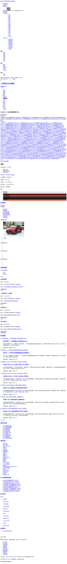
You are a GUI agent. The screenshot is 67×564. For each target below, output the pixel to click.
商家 (9, 24)
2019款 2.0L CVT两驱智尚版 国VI (8, 140)
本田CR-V (5, 508)
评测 (9, 31)
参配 (4, 91)
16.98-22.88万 (6, 506)
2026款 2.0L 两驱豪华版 (44, 117)
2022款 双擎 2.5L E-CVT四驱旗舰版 (9, 131)
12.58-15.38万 (6, 520)
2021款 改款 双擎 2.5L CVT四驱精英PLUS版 (40, 118)
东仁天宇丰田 (4, 321)
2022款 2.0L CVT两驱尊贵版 (32, 129)
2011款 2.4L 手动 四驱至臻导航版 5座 (13, 154)
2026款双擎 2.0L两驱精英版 (9, 484)
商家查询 (10, 44)
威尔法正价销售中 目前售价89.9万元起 (12, 329)
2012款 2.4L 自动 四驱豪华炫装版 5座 (54, 150)
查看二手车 (5, 169)
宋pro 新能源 (6, 470)
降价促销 (10, 40)
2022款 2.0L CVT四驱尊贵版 (59, 129)
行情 (9, 28)
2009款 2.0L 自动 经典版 (17, 158)
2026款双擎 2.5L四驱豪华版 (9, 488)
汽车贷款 (10, 47)
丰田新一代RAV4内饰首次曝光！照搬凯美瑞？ (14, 399)
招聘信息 (5, 546)
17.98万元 (16, 480)
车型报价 (10, 39)
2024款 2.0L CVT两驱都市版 (7, 123)
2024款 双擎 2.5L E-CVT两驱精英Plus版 (51, 123)
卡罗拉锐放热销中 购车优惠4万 (11, 300)
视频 (9, 25)
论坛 (9, 35)
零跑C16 (5, 455)
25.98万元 (17, 483)
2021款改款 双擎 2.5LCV (8, 481)
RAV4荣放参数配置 (7, 427)
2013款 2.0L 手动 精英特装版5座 (23, 150)
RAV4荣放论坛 (6, 433)
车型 (9, 14)
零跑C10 (5, 454)
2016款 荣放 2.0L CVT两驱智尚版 (50, 143)
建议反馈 (5, 548)
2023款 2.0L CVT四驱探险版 (19, 127)
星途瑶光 (5, 458)
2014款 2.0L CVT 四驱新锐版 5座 (53, 147)
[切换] (9, 1)
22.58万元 (17, 491)
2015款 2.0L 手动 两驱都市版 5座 (27, 146)
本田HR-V (5, 472)
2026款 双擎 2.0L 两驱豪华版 (56, 117)
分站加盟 (5, 554)
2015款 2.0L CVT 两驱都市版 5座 (47, 144)
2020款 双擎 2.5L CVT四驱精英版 (40, 136)
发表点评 (12, 174)
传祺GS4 (5, 443)
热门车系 (3, 494)
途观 (4, 523)
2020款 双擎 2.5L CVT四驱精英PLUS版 (57, 136)
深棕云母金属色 (6, 214)
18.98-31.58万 (6, 525)
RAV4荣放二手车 (7, 432)
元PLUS (5, 448)
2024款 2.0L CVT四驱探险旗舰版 (21, 124)
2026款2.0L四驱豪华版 (8, 487)
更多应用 (5, 4)
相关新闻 (3, 335)
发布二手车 (5, 172)
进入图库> (3, 205)
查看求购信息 (6, 171)
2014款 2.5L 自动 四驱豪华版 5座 (23, 147)
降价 (9, 17)
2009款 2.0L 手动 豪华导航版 (44, 157)
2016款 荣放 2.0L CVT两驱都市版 (35, 143)
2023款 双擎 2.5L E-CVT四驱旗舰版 (53, 127)
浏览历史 (3, 528)
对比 (9, 21)
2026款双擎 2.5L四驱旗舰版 (9, 489)
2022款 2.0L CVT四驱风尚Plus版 (24, 131)
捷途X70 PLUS (6, 457)
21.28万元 (18, 488)
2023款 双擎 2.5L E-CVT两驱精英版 (50, 125)
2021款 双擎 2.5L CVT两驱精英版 (43, 133)
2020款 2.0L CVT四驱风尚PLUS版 (8, 138)
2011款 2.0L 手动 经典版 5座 (56, 154)
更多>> (2, 496)
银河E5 (4, 461)
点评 (4, 101)
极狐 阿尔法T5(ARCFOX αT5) (10, 466)
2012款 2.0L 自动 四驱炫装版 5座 (38, 150)
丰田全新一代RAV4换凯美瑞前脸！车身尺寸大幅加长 (15, 411)
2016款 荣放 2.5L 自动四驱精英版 (35, 142)
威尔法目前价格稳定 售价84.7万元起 (12, 315)
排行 (9, 33)
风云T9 (4, 453)
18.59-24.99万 (6, 511)
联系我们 (5, 547)
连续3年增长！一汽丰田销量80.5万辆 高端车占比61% (15, 341)
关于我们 (5, 543)
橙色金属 (5, 217)
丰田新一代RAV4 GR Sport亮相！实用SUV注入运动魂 (15, 364)
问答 (9, 32)
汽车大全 (7, 77)
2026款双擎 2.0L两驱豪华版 (9, 485)
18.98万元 (16, 487)
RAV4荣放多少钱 (7, 425)
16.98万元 (18, 484)
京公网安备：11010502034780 (17, 559)
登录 (4, 3)
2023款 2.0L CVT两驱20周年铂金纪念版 (22, 128)
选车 (9, 20)
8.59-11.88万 (6, 515)
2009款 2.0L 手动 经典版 (7, 157)
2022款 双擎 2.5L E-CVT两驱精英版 (40, 131)
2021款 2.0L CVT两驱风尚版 (44, 132)
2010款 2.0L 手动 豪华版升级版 (19, 155)
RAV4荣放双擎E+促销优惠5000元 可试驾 (13, 286)
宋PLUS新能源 (6, 467)
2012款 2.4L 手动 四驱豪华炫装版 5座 (22, 151)
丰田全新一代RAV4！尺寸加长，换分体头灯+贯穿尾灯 (15, 376)
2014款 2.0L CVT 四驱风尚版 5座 (57, 146)
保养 (4, 107)
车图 (4, 92)
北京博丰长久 (4, 307)
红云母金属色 (6, 211)
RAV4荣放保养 (6, 431)
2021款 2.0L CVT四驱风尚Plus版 (9, 133)
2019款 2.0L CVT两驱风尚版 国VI (24, 140)
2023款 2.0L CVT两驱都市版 (53, 124)
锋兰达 (4, 473)
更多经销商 (3, 332)
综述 (4, 90)
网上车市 (3, 1)
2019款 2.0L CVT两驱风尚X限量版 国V (57, 138)
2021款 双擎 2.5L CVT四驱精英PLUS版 (26, 133)
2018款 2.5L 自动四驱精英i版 (54, 140)
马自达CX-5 (6, 518)
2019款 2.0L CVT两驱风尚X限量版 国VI (10, 139)
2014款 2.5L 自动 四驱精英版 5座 (42, 146)
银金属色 (5, 210)
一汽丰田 (4, 83)
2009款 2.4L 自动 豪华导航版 (19, 157)
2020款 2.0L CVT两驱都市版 (25, 136)
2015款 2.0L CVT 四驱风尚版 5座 (32, 144)
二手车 (10, 36)
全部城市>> (13, 1)
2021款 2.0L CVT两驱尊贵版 (18, 132)
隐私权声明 (5, 550)
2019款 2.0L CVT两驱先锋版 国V (39, 138)
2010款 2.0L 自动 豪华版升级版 (33, 155)
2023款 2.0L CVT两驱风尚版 (35, 125)
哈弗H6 (5, 499)
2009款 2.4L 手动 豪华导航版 (57, 157)
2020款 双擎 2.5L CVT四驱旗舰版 (37, 135)
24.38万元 (17, 481)
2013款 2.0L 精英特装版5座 (9, 150)
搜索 (14, 79)
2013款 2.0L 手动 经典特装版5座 (36, 148)
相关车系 (3, 440)
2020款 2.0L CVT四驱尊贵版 (22, 135)
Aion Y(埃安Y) (6, 464)
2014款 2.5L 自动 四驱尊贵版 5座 (8, 147)
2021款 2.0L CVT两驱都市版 (55, 131)
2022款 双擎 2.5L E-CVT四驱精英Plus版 (17, 129)
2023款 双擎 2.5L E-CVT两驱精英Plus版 (35, 127)
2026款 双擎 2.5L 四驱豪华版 (20, 117)
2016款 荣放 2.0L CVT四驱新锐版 (51, 142)
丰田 (12, 77)
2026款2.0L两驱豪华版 (8, 480)
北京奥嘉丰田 (4, 279)
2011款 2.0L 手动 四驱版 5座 (18, 153)
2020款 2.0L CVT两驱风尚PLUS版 (24, 138)
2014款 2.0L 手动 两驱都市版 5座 (38, 147)
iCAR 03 (5, 465)
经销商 (4, 67)
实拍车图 (3, 202)
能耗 (4, 102)
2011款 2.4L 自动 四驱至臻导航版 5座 (39, 151)
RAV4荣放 (16, 77)
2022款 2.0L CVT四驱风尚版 (51, 128)
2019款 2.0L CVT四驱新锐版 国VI (42, 139)
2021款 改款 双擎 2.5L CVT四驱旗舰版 (21, 118)
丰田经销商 (4, 267)
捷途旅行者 (5, 451)
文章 (4, 99)
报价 (9, 16)
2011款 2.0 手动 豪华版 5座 (28, 154)
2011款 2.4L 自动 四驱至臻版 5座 (32, 153)
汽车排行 (10, 46)
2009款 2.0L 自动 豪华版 (6, 158)
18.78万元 (18, 485)
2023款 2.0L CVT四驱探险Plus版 (21, 125)
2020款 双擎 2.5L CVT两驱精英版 (8, 135)
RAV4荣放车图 (6, 428)
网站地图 (5, 544)
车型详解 (5, 98)
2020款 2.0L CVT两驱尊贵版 (51, 135)
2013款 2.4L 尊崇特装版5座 (50, 148)
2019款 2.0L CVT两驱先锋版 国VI (26, 139)
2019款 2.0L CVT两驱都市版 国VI (58, 139)
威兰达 (4, 469)
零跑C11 (5, 447)
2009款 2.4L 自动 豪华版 (28, 158)
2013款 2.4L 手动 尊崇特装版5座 (21, 148)
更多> (6, 219)
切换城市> (5, 270)
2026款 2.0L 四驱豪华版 (32, 117)
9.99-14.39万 (6, 501)
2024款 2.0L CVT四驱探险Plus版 (34, 123)
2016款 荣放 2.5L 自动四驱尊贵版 (20, 142)
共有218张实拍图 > (5, 161)
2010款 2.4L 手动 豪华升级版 (47, 155)
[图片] (13, 236)
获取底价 (5, 289)
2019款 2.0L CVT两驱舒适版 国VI (39, 140)
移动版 (4, 6)
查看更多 (3, 420)
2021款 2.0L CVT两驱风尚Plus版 (58, 133)
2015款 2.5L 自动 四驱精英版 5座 (12, 146)
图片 (9, 18)
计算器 (10, 48)
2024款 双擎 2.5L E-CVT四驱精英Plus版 (38, 124)
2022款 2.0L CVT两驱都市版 (45, 129)
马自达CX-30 (6, 474)
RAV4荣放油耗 (6, 436)
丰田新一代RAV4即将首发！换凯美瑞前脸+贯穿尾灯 (15, 387)
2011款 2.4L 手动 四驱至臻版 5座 (47, 153)
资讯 (9, 22)
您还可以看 (4, 423)
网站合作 (5, 553)
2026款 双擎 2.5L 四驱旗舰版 (7, 117)
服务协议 (5, 551)
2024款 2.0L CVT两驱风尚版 (20, 123)
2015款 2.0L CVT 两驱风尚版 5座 (16, 144)
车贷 (4, 103)
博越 (4, 513)
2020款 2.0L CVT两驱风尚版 (12, 136)
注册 (6, 3)
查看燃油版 (3, 86)
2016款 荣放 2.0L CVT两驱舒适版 (19, 143)
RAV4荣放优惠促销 (7, 438)
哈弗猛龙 (5, 450)
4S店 (4, 272)
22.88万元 (18, 489)
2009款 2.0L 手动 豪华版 (32, 157)
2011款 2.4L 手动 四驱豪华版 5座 (42, 154)
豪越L (4, 459)
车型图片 (10, 42)
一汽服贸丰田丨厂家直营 (6, 293)
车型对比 (10, 43)
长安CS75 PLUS (6, 446)
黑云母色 (5, 216)
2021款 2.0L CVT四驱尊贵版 (31, 132)
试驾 (2, 289)
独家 (9, 27)
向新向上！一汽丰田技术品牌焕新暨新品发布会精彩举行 (16, 352)
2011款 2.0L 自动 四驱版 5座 (54, 151)
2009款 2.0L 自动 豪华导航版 (52, 158)
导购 (4, 54)
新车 (9, 29)
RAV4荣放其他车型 (6, 477)
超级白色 (5, 209)
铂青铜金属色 (6, 213)
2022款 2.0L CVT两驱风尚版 (38, 128)
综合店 (4, 274)
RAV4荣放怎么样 (7, 435)
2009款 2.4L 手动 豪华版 (40, 158)
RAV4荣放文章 (6, 429)
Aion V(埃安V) (6, 462)
